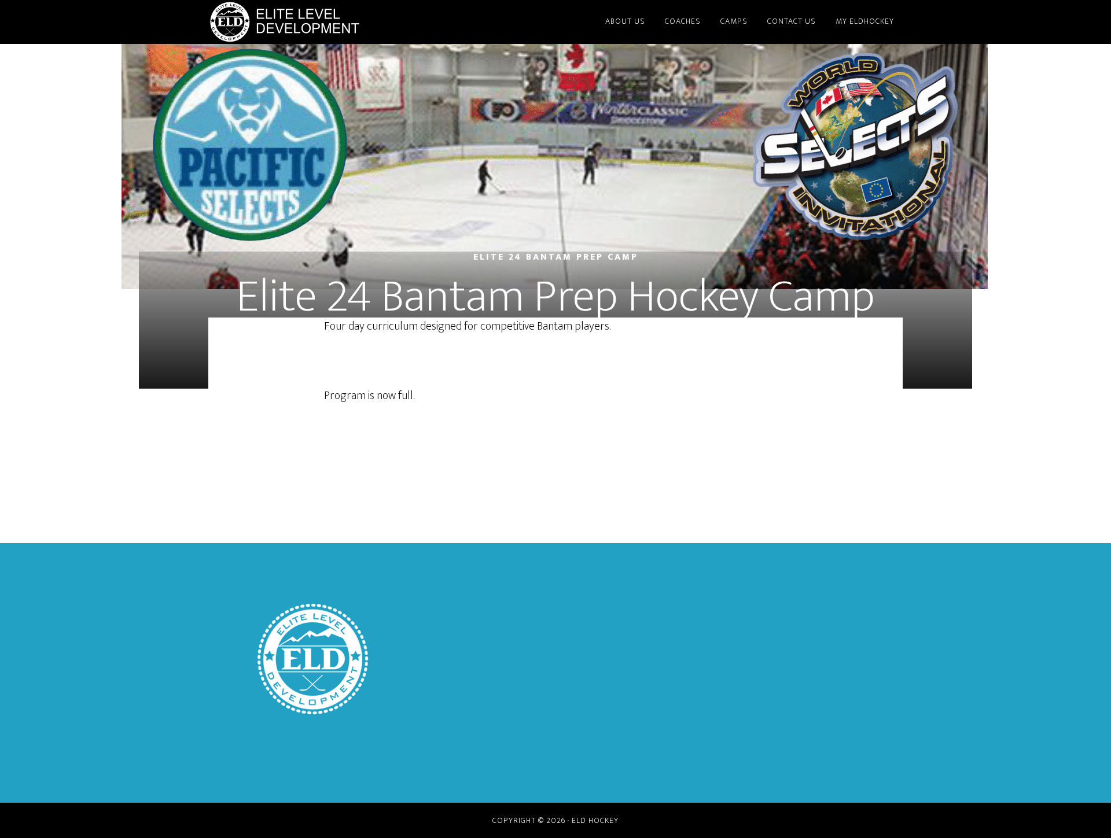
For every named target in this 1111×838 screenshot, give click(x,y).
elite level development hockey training (312, 22)
